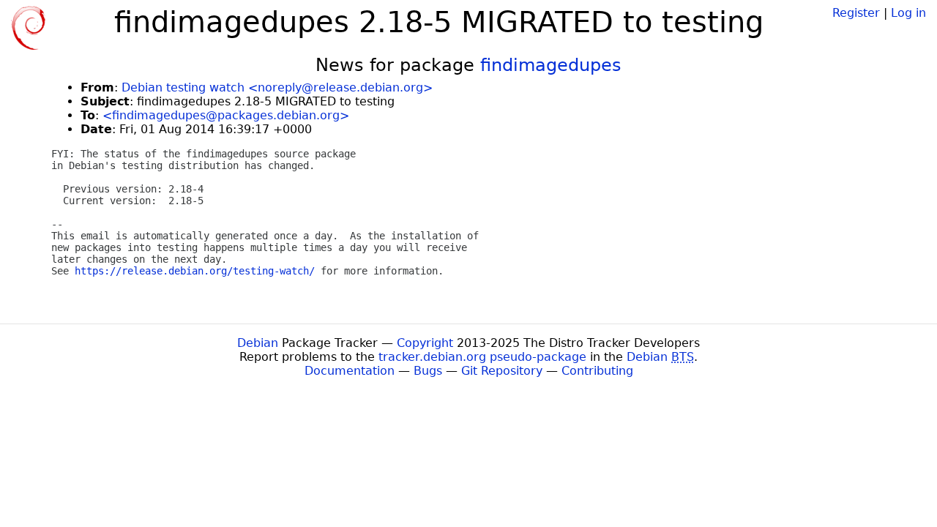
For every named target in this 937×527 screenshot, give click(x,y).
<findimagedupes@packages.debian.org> (225, 115)
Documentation (350, 371)
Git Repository (501, 371)
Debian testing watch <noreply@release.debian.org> (277, 87)
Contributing (597, 371)
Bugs (428, 371)
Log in (908, 13)
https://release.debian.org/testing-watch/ (195, 271)
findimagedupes (550, 65)
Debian (257, 343)
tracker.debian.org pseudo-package (482, 357)
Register (856, 13)
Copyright (425, 343)
